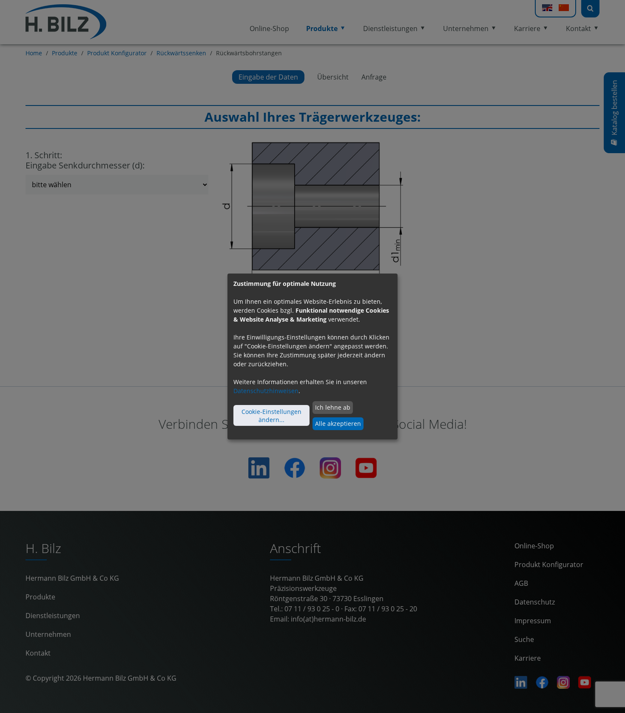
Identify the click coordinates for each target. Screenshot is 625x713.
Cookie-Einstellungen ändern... (271, 416)
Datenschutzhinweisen (265, 391)
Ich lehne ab (332, 407)
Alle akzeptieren (338, 423)
